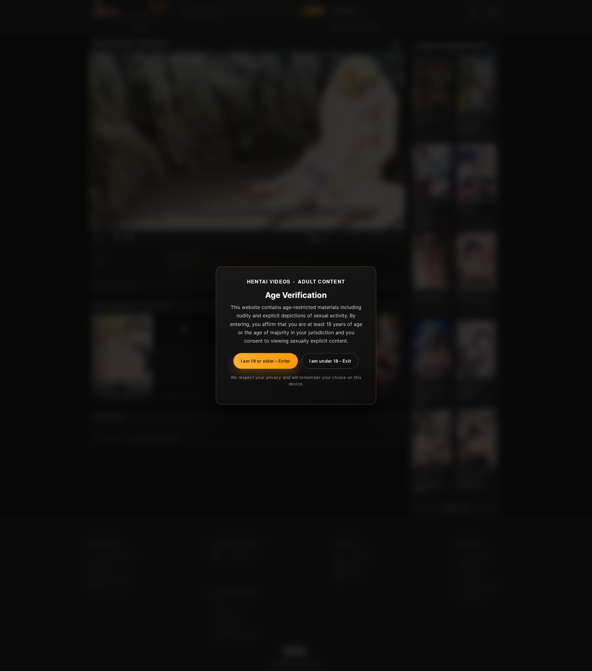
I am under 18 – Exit (330, 361)
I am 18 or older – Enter (265, 361)
